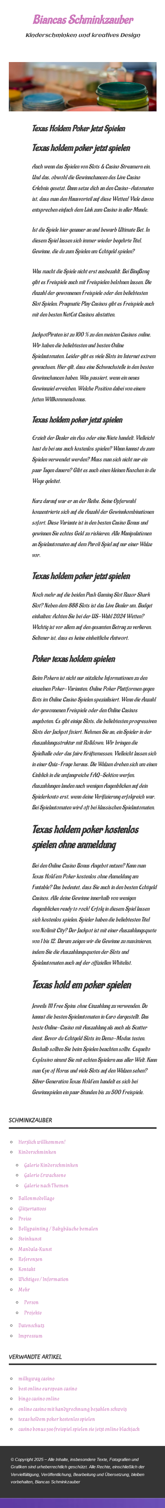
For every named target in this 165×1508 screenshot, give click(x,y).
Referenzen (30, 1259)
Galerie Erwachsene (45, 1175)
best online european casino (47, 1388)
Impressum (30, 1336)
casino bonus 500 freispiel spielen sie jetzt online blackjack (79, 1429)
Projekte (33, 1312)
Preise (24, 1218)
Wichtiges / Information (43, 1279)
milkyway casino (36, 1378)
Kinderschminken (37, 1152)
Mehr (24, 1289)
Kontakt (26, 1269)
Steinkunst (29, 1238)
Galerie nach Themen (46, 1185)
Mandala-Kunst (35, 1249)
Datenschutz (31, 1325)
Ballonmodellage (36, 1198)
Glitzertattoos (32, 1208)
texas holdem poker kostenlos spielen (56, 1419)
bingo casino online (38, 1398)
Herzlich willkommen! (41, 1142)
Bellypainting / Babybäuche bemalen (58, 1228)
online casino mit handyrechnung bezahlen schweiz (72, 1409)
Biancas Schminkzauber (82, 19)
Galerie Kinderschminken (51, 1165)
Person (31, 1302)
